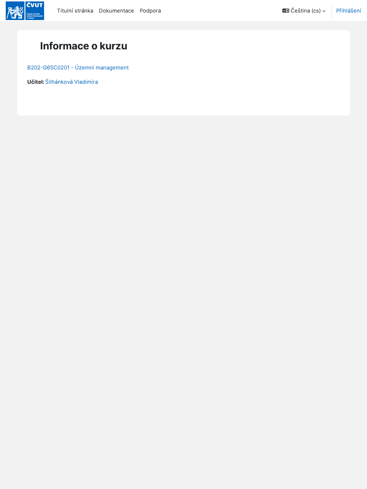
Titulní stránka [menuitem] (75, 11)
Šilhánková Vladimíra (71, 82)
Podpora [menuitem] (150, 11)
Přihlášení (348, 11)
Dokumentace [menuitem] (116, 11)
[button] (304, 10)
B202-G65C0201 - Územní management (78, 67)
